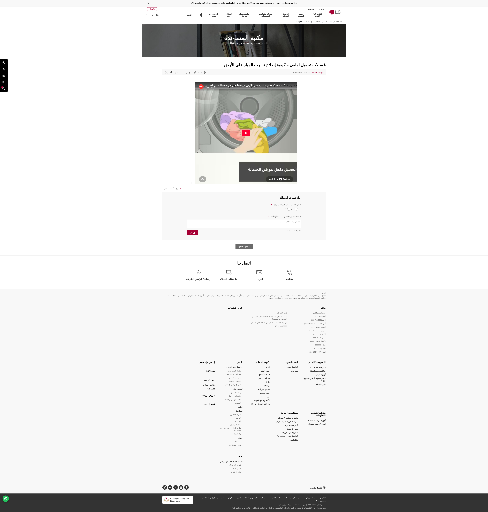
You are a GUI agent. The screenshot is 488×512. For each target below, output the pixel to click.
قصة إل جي (209, 404)
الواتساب (237, 421)
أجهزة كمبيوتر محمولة (317, 424)
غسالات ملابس (264, 378)
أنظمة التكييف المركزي (288, 436)
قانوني (230, 498)
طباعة (200, 72)
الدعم (239, 362)
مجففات (266, 385)
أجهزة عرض (321, 374)
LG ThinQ (210, 371)
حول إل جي (209, 380)
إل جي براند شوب (207, 362)
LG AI (240, 456)
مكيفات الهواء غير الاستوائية (287, 421)
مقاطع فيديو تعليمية (233, 374)
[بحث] (147, 15)
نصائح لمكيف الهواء (290, 432)
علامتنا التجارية (209, 385)
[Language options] (157, 15)
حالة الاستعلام (235, 425)
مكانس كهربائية (264, 389)
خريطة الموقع (311, 498)
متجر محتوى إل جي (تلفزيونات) (314, 379)
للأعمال (152, 9)
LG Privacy (322, 501)
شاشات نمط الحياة (318, 371)
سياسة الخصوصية (275, 498)
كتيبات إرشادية (235, 381)
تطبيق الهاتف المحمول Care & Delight (230, 429)
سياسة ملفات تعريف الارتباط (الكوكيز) (251, 498)
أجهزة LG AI (265, 396)
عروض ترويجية (208, 395)
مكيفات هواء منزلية (289, 413)
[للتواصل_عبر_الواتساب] (6, 499)
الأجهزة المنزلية (263, 362)
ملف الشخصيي (235, 377)
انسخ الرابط (188, 72)
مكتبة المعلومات (234, 371)
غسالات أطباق (264, 374)
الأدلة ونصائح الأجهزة (262, 400)
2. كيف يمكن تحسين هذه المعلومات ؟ (284, 216)
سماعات (294, 371)
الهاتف (238, 418)
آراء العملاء (237, 434)
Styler (268, 382)
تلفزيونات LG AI (235, 465)
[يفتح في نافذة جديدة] (186, 487)
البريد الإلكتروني (235, 308)
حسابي (239, 438)
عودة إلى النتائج (244, 246)
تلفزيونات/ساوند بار (318, 367)
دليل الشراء (321, 384)
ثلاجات (267, 367)
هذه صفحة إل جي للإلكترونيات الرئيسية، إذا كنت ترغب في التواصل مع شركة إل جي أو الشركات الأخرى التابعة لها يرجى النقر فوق (279, 508)
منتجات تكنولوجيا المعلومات (318, 414)
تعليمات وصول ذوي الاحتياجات (213, 498)
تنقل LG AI (237, 472)
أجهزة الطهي (265, 371)
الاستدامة (211, 388)
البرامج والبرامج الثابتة (232, 384)
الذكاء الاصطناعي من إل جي (231, 461)
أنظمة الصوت (292, 362)
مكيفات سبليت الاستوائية (288, 418)
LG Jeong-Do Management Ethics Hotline (179, 499)
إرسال (192, 232)
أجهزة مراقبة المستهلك (316, 420)
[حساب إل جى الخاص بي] (152, 15)
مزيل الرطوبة (292, 429)
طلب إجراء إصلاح (234, 396)
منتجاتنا (238, 441)
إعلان (240, 407)
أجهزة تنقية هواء (291, 425)
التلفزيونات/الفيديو (317, 362)
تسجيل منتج (237, 389)
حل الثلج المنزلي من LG (260, 404)
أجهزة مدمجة (265, 393)
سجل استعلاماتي (234, 445)
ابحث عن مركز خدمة (233, 399)
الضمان (238, 403)
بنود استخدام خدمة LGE (294, 498)
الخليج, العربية (316, 487)
